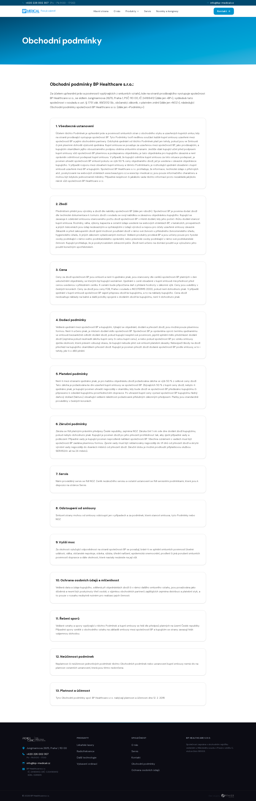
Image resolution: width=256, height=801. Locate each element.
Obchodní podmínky (143, 763)
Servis (147, 11)
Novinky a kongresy (167, 11)
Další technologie (86, 757)
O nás (117, 11)
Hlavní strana (101, 11)
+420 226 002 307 (37, 2)
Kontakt (222, 11)
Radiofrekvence (85, 751)
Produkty (131, 11)
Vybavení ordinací (87, 763)
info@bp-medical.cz (222, 2)
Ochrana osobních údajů (145, 770)
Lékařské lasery (85, 745)
